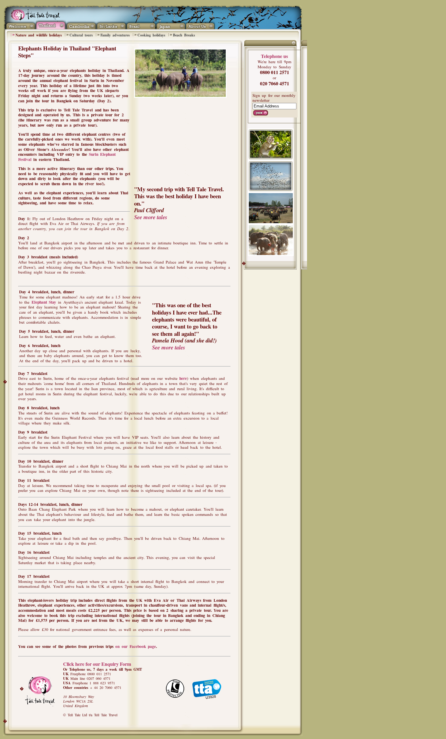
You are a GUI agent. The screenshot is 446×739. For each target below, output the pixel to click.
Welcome (20, 24)
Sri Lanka (111, 24)
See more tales (150, 217)
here (183, 378)
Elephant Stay (44, 302)
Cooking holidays (151, 35)
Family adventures (115, 35)
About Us (201, 24)
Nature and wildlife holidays (38, 35)
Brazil (141, 24)
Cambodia (81, 24)
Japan (171, 24)
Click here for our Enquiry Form (97, 663)
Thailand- (51, 24)
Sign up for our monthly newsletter (274, 98)
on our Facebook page (135, 646)
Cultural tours (81, 35)
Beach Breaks (184, 35)
